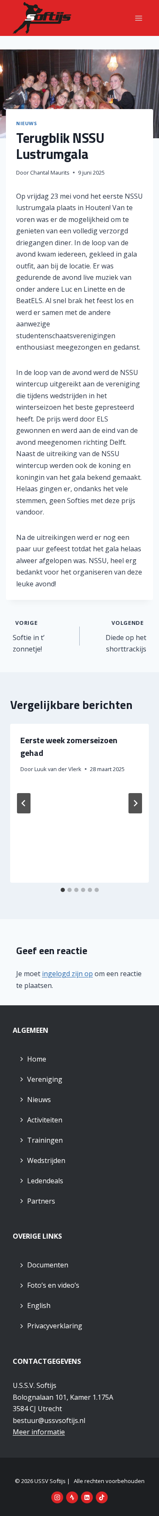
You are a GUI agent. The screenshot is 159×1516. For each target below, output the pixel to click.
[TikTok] (102, 1497)
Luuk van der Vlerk (57, 769)
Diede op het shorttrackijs (126, 636)
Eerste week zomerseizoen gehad (68, 746)
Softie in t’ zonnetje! (29, 636)
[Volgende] (135, 803)
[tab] (63, 890)
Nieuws (26, 123)
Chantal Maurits (50, 172)
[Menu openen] (138, 18)
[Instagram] (57, 1497)
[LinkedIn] (87, 1497)
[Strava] (72, 1497)
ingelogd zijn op (67, 973)
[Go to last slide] (24, 803)
